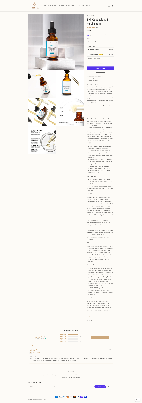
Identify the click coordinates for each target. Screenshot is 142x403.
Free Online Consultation (94, 375)
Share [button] (90, 317)
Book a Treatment (84, 375)
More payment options (100, 72)
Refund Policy (76, 377)
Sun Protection (66, 375)
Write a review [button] (100, 338)
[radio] (88, 50)
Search (70, 377)
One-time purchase (94, 49)
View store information (93, 80)
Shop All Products (45, 375)
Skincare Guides (74, 375)
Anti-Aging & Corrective (56, 375)
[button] (52, 5)
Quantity (88, 38)
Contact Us (64, 377)
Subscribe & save (96, 54)
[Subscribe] (54, 386)
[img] (33, 350)
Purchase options (91, 46)
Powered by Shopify (42, 399)
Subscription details (95, 58)
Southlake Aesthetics (35, 399)
